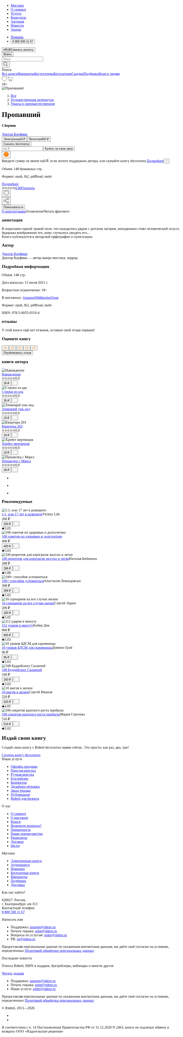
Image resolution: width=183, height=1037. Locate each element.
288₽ (7, 568)
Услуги (16, 13)
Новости (17, 25)
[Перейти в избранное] (4, 80)
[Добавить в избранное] (6, 193)
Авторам (17, 21)
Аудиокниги (20, 865)
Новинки (18, 869)
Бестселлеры (44, 74)
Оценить (28, 188)
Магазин (17, 5)
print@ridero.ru (46, 931)
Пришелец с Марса (16, 461)
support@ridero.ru (43, 927)
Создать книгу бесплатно (21, 755)
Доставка (18, 885)
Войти (8, 54)
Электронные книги (26, 861)
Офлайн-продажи (24, 766)
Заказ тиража (21, 790)
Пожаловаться (13, 207)
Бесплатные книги (25, 873)
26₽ (6, 400)
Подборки (91, 74)
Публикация (20, 794)
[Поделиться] (6, 201)
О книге (8, 211)
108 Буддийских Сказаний (22, 670)
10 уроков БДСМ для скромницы (27, 647)
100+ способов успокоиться (23, 581)
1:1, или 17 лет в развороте (22, 514)
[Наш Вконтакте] (13, 1015)
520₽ (7, 701)
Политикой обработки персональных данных (59, 951)
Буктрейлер (19, 778)
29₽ (6, 435)
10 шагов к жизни (15, 692)
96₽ (6, 657)
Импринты (26, 74)
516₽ (7, 724)
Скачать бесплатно (16, 144)
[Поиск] (6, 64)
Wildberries (43, 297)
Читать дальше (13, 973)
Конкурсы (18, 17)
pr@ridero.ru (26, 939)
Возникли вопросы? (26, 826)
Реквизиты (19, 838)
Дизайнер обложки (25, 786)
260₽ (7, 524)
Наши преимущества (27, 834)
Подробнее (155, 161)
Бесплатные (63, 74)
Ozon (54, 297)
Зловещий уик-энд (16, 409)
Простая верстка (23, 770)
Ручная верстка (22, 774)
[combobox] (91, 59)
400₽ (7, 546)
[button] (91, 64)
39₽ (6, 383)
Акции (16, 29)
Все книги (10, 74)
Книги (16, 822)
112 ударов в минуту (17, 625)
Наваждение (11, 374)
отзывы (20, 211)
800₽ (7, 635)
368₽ (7, 590)
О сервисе (18, 9)
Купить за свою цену (59, 148)
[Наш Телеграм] (13, 1020)
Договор (17, 842)
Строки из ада (12, 392)
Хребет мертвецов (16, 444)
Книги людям (109, 74)
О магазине (19, 818)
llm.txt (15, 846)
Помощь (17, 37)
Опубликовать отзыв (17, 352)
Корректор (19, 782)
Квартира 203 (12, 426)
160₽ (7, 679)
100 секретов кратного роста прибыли (31, 714)
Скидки (77, 74)
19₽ (6, 418)
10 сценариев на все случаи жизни (28, 603)
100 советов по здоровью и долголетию (32, 536)
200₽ (7, 613)
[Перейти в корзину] (10, 80)
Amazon (29, 297)
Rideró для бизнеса (25, 798)
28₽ (6, 470)
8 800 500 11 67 (13, 912)
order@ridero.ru (55, 935)
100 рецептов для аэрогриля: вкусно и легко (35, 559)
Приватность (21, 830)
